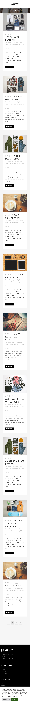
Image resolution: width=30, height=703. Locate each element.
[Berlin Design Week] (15, 84)
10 (21, 590)
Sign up (3, 671)
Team (2, 683)
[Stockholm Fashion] (15, 22)
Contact (3, 685)
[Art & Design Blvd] (15, 144)
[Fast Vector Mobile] (15, 570)
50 (21, 281)
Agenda (3, 669)
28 (21, 44)
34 (21, 104)
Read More (9, 126)
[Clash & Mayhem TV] (15, 262)
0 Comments (14, 44)
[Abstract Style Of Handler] (15, 384)
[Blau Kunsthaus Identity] (15, 322)
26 (21, 163)
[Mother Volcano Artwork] (15, 508)
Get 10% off (4, 673)
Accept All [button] (14, 699)
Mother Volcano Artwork (14, 523)
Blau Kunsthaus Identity (12, 337)
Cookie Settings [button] (6, 699)
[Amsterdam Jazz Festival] (15, 446)
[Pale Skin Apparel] (15, 203)
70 (21, 222)
